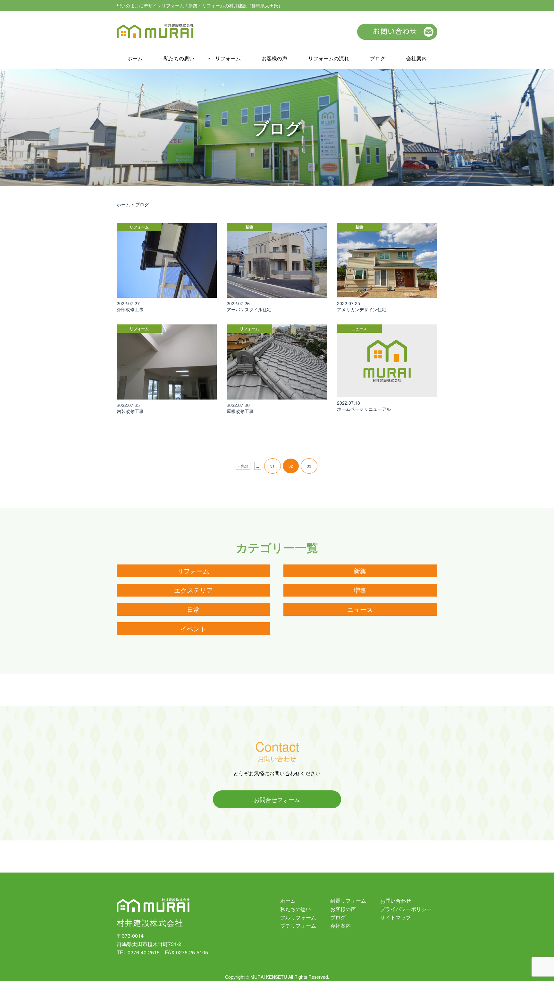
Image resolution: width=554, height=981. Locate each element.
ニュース (360, 609)
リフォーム (228, 58)
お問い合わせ (395, 900)
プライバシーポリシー (406, 909)
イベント (193, 628)
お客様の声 (274, 58)
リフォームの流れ (328, 58)
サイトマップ (395, 917)
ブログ (377, 58)
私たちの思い (179, 58)
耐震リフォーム (348, 900)
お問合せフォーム (277, 799)
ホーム (135, 58)
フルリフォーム (298, 917)
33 (309, 466)
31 (272, 466)
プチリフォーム (298, 925)
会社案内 (416, 58)
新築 (360, 570)
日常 (193, 609)
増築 (360, 590)
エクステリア (193, 590)
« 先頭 (243, 466)
